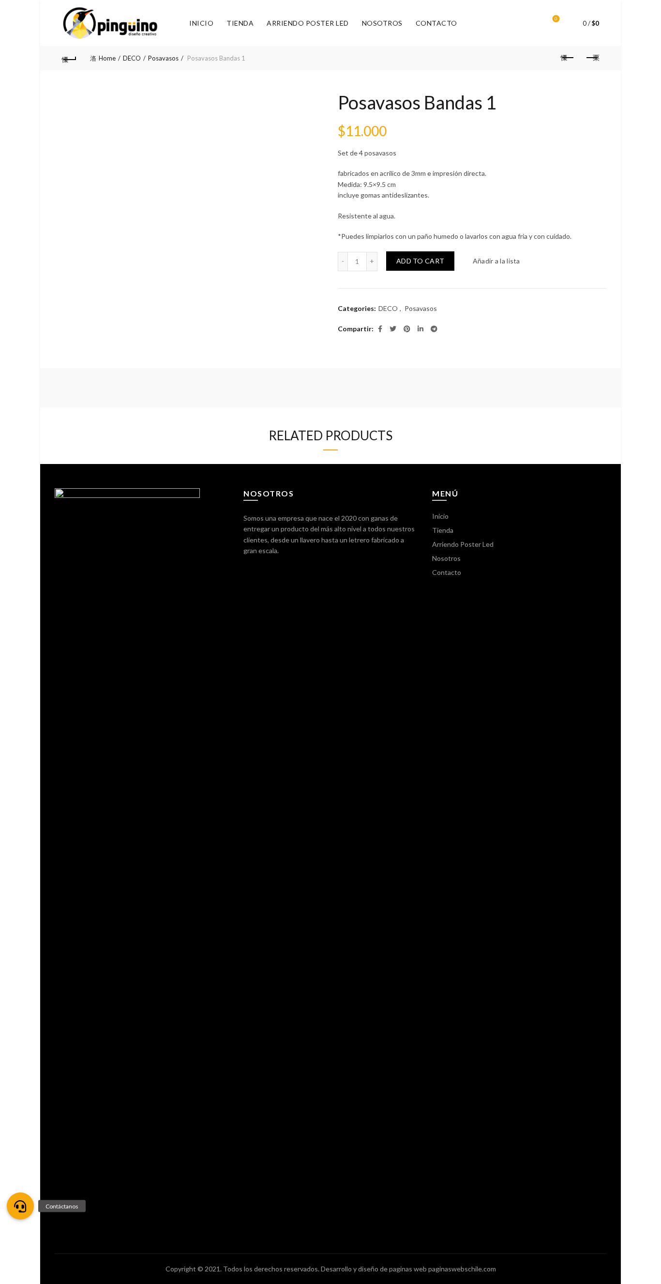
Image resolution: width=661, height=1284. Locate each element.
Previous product (568, 58)
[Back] (69, 58)
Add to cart (420, 261)
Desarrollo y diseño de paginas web (374, 1269)
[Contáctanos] (20, 1206)
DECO (132, 58)
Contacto (436, 23)
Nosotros (382, 23)
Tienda (240, 23)
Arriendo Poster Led (308, 23)
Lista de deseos (556, 18)
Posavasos (163, 58)
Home (107, 58)
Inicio (201, 23)
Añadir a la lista (496, 261)
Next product (592, 58)
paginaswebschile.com (462, 1269)
